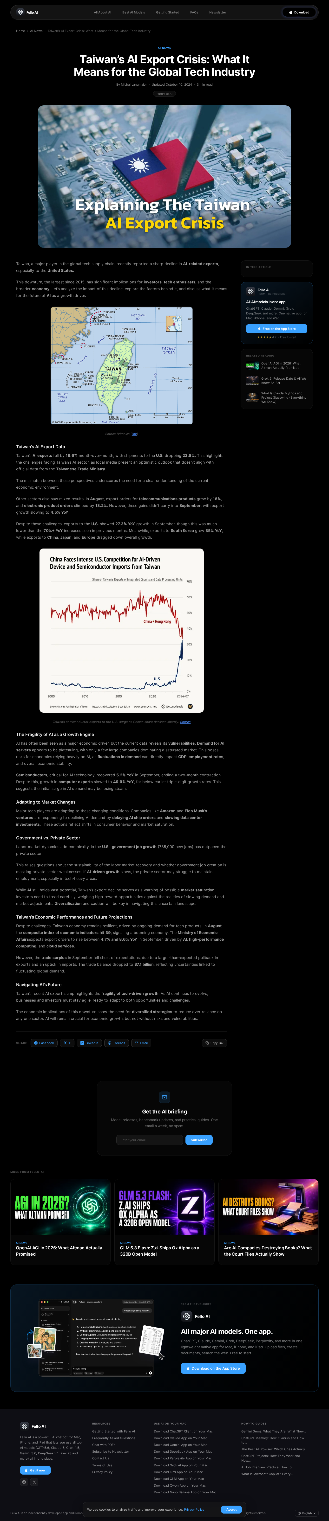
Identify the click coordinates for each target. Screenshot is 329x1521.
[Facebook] (24, 1482)
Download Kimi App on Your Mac (178, 1472)
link (134, 434)
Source (185, 722)
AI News (36, 31)
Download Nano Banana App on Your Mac (185, 1492)
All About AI (102, 12)
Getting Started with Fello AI (113, 1431)
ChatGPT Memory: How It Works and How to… (272, 1440)
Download (301, 12)
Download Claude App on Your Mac (180, 1438)
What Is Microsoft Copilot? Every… (267, 1474)
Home (20, 31)
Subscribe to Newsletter (110, 1451)
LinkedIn (92, 1043)
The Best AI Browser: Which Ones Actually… (274, 1449)
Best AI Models (133, 12)
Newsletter (217, 12)
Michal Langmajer (134, 84)
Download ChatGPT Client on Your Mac (183, 1431)
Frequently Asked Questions (113, 1438)
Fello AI (32, 12)
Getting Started (167, 12)
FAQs (194, 12)
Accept (231, 1509)
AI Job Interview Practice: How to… (267, 1467)
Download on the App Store (216, 1368)
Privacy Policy (102, 1472)
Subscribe (199, 1140)
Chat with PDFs (103, 1445)
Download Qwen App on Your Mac (180, 1485)
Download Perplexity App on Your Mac (183, 1458)
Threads (119, 1043)
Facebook (46, 1043)
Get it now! (38, 1470)
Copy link (217, 1043)
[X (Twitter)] (34, 1482)
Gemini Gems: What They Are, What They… (273, 1431)
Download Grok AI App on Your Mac (181, 1465)
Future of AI (164, 94)
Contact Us (100, 1458)
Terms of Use (102, 1465)
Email (144, 1043)
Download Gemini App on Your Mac (180, 1445)
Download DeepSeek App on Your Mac (183, 1451)
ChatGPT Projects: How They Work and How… (270, 1458)
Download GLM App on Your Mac (179, 1479)
